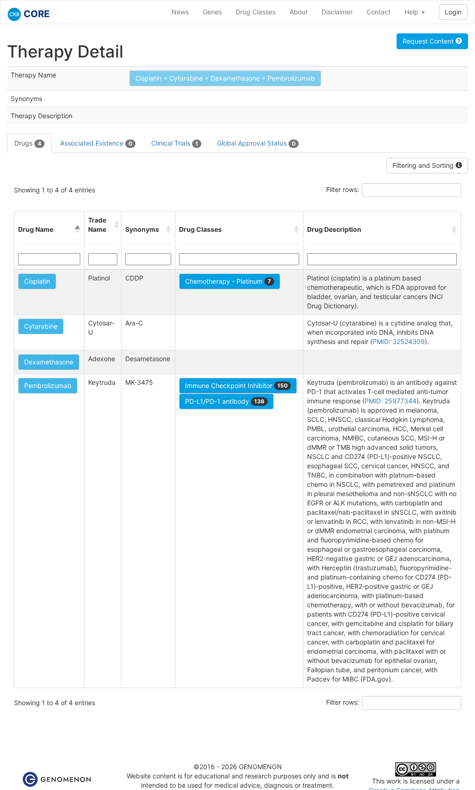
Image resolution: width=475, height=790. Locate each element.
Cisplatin (37, 281)
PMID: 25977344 (391, 401)
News (180, 12)
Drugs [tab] (27, 143)
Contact (378, 12)
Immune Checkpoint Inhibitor (236, 385)
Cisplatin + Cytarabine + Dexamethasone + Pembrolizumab (225, 78)
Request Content (429, 41)
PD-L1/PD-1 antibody (224, 401)
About (298, 12)
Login (453, 12)
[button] (77, 229)
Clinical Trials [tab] (174, 143)
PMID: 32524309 (398, 341)
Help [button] (412, 12)
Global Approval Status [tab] (256, 143)
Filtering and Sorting (424, 165)
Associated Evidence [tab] (96, 143)
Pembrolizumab (47, 385)
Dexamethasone (48, 362)
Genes (212, 12)
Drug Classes (256, 12)
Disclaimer (337, 12)
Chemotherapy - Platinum (228, 281)
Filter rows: (342, 189)
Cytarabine (41, 326)
